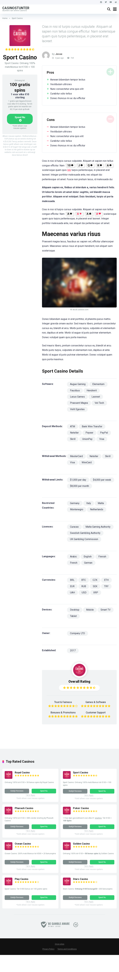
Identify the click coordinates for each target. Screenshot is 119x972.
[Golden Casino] (67, 849)
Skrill (72, 439)
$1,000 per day (78, 479)
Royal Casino (22, 772)
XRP (95, 592)
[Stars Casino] (67, 884)
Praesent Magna (79, 402)
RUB (83, 586)
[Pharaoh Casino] (8, 813)
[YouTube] (111, 2)
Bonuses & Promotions (63, 712)
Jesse (58, 54)
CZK (95, 579)
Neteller (74, 432)
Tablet (73, 616)
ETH (106, 579)
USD (84, 592)
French (73, 562)
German (88, 562)
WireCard (87, 462)
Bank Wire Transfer (92, 426)
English (88, 556)
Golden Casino (81, 843)
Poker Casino (81, 808)
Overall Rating (79, 681)
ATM (72, 426)
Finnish (102, 556)
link (69, 170)
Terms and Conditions (67, 949)
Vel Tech (99, 402)
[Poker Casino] (67, 813)
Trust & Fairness (63, 702)
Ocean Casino (23, 843)
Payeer (89, 432)
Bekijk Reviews (17, 791)
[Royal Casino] (8, 777)
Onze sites (59, 944)
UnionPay (87, 439)
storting (98, 818)
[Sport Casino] (67, 777)
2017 (73, 650)
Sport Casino (80, 772)
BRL (72, 579)
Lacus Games (77, 396)
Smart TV (105, 609)
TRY (106, 586)
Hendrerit (92, 390)
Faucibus (75, 390)
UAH (72, 592)
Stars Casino (80, 879)
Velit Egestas (77, 409)
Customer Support (96, 712)
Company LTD (77, 633)
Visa (101, 439)
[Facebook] (101, 2)
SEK (95, 586)
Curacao (74, 526)
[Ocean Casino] (8, 849)
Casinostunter (15, 8)
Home (4, 18)
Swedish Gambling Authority (85, 533)
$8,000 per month (79, 486)
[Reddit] (116, 2)
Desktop (74, 609)
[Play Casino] (8, 884)
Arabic (73, 556)
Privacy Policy (48, 949)
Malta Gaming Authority (98, 526)
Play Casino (21, 879)
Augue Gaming (78, 384)
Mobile (90, 609)
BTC (83, 579)
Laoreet (96, 396)
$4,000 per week (102, 479)
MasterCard (76, 456)
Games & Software (96, 702)
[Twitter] (106, 2)
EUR (72, 586)
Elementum (98, 384)
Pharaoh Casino (24, 808)
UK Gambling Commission (84, 539)
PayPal (104, 432)
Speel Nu (20, 117)
